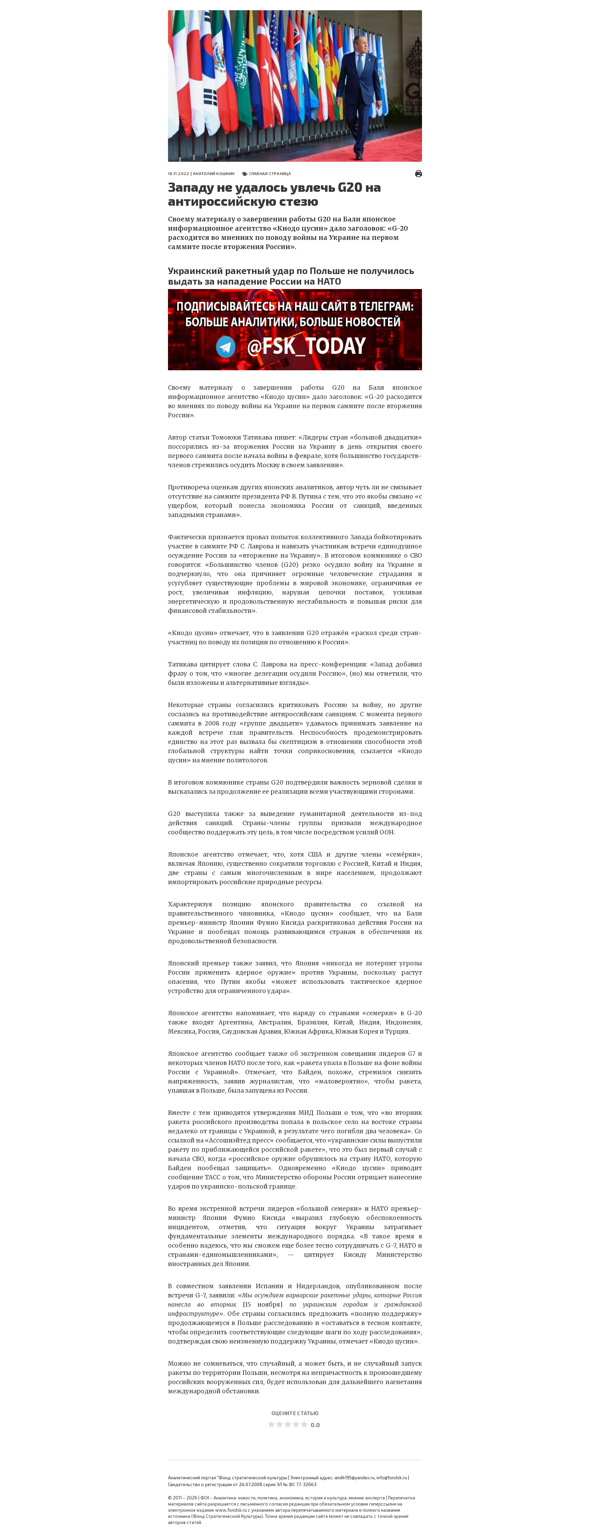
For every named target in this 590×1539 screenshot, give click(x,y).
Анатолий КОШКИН (214, 173)
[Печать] (418, 173)
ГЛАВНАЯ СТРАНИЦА (270, 173)
